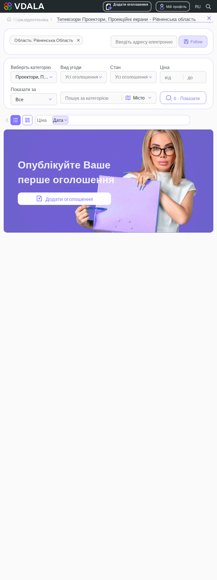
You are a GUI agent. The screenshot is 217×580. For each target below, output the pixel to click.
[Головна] (9, 19)
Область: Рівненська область (43, 40)
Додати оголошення (130, 4)
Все (19, 99)
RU (198, 6)
